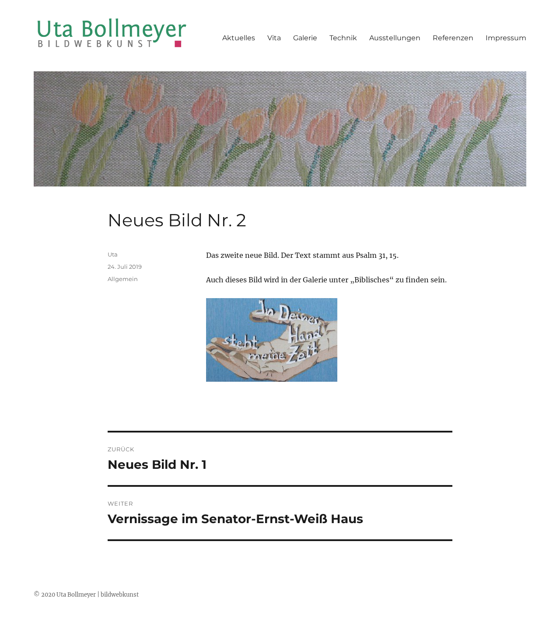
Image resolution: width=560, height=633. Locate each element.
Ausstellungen (394, 38)
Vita (274, 38)
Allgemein (123, 278)
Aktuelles (238, 38)
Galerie (305, 38)
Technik (343, 38)
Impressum (506, 38)
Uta (113, 254)
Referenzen (453, 38)
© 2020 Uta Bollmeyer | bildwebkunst (86, 594)
